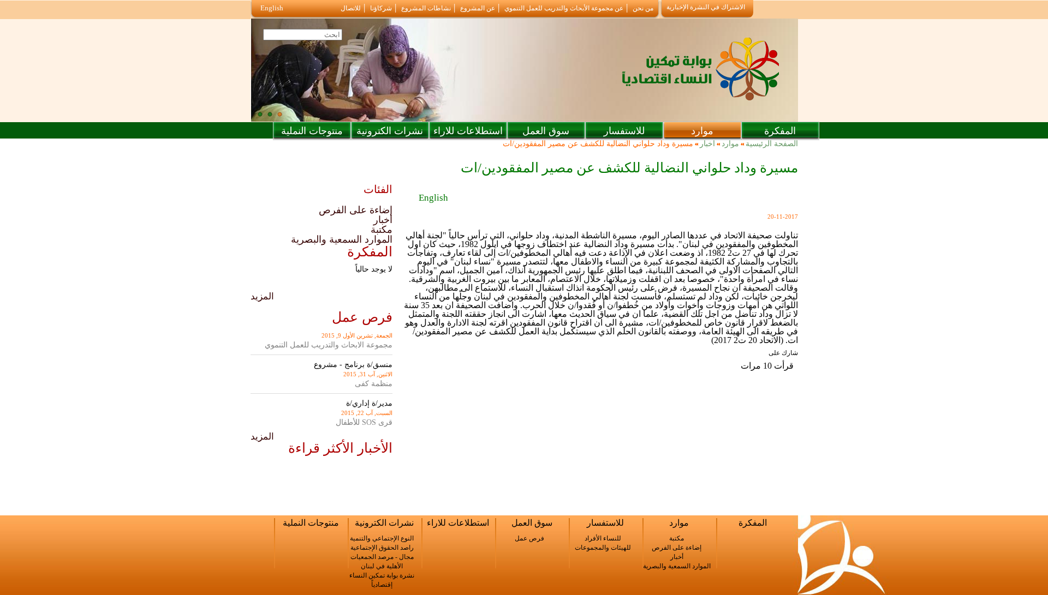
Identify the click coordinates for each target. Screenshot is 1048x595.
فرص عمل (529, 538)
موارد (702, 130)
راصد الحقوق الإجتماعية (382, 547)
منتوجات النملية (312, 130)
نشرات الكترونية (389, 130)
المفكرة (780, 130)
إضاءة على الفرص (355, 210)
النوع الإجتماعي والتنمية (382, 538)
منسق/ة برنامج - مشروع (353, 364)
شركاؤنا (381, 8)
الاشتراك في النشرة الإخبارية (705, 7)
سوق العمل (545, 130)
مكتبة (381, 229)
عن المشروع (477, 8)
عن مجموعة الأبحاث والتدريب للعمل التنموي (563, 8)
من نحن (643, 8)
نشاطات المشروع (426, 8)
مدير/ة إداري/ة (369, 403)
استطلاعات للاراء (468, 130)
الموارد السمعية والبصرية (341, 239)
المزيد (262, 296)
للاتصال (351, 8)
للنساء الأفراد (603, 538)
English (271, 8)
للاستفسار (624, 130)
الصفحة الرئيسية (772, 144)
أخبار (707, 144)
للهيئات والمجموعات (603, 547)
